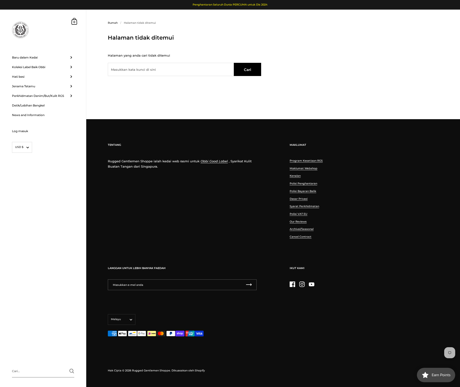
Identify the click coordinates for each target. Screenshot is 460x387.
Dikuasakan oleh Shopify (188, 370)
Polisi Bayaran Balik (303, 191)
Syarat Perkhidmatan (304, 206)
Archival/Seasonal (302, 229)
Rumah (113, 22)
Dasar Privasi (299, 198)
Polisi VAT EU (298, 214)
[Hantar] (71, 371)
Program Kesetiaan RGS (306, 160)
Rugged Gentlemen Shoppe (151, 370)
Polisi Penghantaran (303, 183)
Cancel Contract (300, 236)
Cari (247, 69)
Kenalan (295, 175)
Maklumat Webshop (303, 168)
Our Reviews (298, 221)
